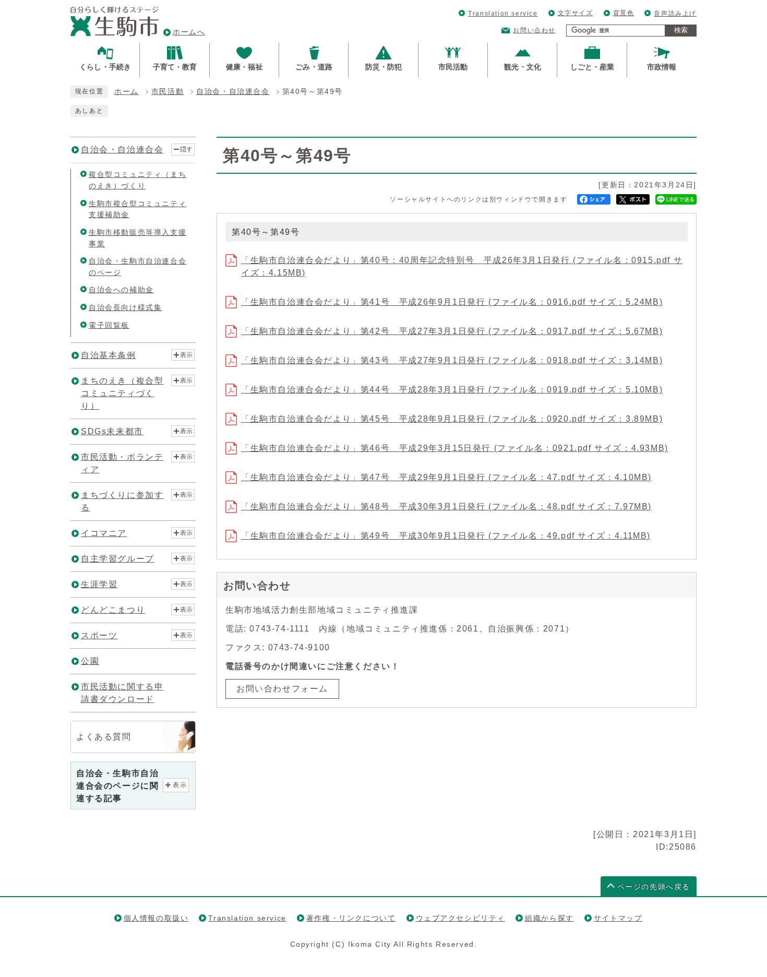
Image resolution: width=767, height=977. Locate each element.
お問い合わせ (534, 30)
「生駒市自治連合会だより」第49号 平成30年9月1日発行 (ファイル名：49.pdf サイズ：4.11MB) (446, 535)
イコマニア (104, 533)
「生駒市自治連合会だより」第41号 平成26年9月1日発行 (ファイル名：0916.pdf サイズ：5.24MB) (452, 301)
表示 (186, 355)
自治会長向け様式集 (125, 307)
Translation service (502, 13)
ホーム (126, 92)
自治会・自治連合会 (232, 92)
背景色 (623, 13)
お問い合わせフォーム (282, 688)
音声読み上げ (675, 13)
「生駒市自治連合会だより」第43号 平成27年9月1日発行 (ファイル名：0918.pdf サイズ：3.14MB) (452, 360)
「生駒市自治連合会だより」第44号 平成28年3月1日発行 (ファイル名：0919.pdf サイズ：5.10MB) (452, 389)
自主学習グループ (117, 558)
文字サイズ (575, 13)
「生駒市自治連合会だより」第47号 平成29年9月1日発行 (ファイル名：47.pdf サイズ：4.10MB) (446, 477)
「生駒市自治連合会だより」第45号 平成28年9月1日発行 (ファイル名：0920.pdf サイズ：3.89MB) (452, 418)
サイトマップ (618, 918)
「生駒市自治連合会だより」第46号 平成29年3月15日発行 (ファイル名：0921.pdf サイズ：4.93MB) (454, 448)
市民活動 (167, 92)
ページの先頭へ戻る (653, 887)
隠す (186, 149)
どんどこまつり (113, 609)
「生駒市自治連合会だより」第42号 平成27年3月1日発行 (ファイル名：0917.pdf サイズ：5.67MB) (452, 331)
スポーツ (99, 635)
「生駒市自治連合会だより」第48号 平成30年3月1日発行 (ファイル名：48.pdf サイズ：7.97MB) (446, 506)
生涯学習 (99, 584)
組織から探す (549, 918)
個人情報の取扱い (156, 918)
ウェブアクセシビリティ (461, 918)
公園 (90, 661)
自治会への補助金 (121, 289)
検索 (681, 30)
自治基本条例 (108, 355)
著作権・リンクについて (351, 918)
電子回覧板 (109, 325)
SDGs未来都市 (112, 431)
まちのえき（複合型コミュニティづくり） (122, 393)
